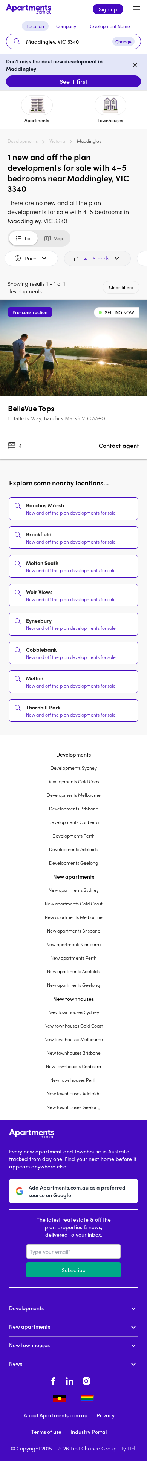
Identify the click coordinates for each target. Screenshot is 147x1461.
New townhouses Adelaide (74, 1093)
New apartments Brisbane (73, 930)
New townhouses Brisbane (74, 1052)
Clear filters (121, 287)
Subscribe (74, 1270)
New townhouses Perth (73, 1080)
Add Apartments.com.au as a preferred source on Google (77, 1191)
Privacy (105, 1415)
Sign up (108, 9)
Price (30, 258)
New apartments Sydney (74, 890)
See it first (73, 81)
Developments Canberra (73, 822)
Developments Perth (73, 835)
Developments (23, 141)
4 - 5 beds (96, 258)
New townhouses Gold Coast (73, 1025)
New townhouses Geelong (73, 1107)
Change (123, 41)
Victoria (57, 141)
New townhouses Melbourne (73, 1039)
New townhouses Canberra (73, 1066)
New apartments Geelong (73, 985)
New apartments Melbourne (74, 917)
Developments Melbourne (74, 795)
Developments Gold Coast (74, 781)
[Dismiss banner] (135, 64)
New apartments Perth (73, 957)
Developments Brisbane (73, 808)
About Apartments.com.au (55, 1415)
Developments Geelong (73, 862)
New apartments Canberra (73, 944)
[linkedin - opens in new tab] (69, 1380)
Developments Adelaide (73, 849)
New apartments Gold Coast (74, 903)
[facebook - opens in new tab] (53, 1380)
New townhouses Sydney (73, 1012)
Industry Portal (88, 1431)
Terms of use (46, 1431)
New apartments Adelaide (73, 971)
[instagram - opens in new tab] (86, 1380)
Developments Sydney (74, 767)
